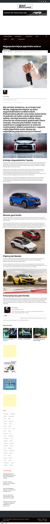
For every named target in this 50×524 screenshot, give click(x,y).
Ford (13, 428)
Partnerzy (41, 520)
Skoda (9, 455)
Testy (36, 36)
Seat (5, 455)
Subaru (5, 457)
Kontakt (45, 520)
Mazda (11, 440)
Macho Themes (6, 520)
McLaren (5, 443)
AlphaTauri (13, 413)
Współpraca (44, 519)
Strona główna (8, 36)
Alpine (5, 416)
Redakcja (39, 519)
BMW (9, 418)
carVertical (8, 181)
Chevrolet (11, 421)
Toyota (9, 460)
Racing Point (12, 450)
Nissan (11, 445)
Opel (5, 448)
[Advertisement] (25, 25)
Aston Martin (11, 416)
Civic (39, 298)
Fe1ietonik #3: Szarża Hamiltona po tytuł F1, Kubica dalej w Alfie (16, 320)
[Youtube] (43, 1)
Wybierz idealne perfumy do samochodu (39, 340)
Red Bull (5, 453)
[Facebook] (39, 1)
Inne (12, 39)
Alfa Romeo (6, 413)
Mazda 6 (9, 259)
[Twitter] (46, 1)
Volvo (12, 462)
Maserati (5, 440)
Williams (5, 465)
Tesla (5, 460)
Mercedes (12, 443)
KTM (5, 435)
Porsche (5, 450)
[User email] (6, 315)
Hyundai (5, 433)
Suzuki (10, 457)
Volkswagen (6, 462)
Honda (29, 298)
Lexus (12, 438)
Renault (11, 453)
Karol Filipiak (6, 96)
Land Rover (6, 438)
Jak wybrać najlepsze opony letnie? (24, 340)
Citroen (5, 423)
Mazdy (26, 258)
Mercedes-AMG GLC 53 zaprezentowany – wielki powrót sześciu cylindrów (8, 496)
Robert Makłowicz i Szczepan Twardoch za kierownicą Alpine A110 (33, 318)
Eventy (5, 39)
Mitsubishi (6, 445)
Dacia (5, 426)
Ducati (9, 426)
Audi (5, 418)
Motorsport (29, 36)
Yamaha (11, 465)
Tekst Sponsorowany (8, 102)
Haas (5, 431)
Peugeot (10, 448)
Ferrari (5, 428)
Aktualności (18, 36)
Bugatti (5, 421)
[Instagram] (41, 1)
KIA (10, 433)
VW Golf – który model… (9, 339)
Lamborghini (10, 435)
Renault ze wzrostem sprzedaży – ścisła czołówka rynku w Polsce (9, 483)
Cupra (10, 423)
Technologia (21, 39)
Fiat (9, 428)
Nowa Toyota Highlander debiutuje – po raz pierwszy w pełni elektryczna (9, 490)
